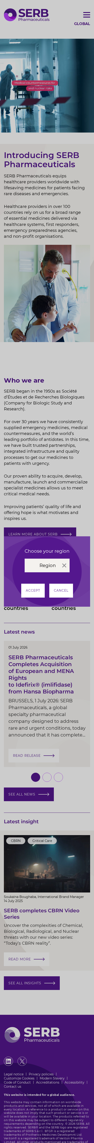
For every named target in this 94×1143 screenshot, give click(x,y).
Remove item (64, 565)
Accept (33, 590)
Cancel (61, 590)
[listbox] (47, 565)
